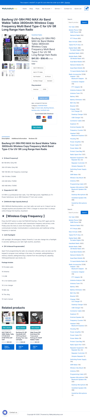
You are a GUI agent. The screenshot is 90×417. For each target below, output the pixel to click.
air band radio (39, 108)
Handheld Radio (37, 35)
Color (33, 64)
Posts (37, 8)
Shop (31, 8)
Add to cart (43, 98)
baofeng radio (36, 110)
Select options (7, 347)
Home (25, 8)
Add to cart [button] (21, 347)
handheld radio (45, 110)
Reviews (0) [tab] (33, 138)
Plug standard (36, 85)
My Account (46, 8)
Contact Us (68, 8)
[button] (51, 8)
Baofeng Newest (49, 108)
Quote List (78, 8)
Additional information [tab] (19, 138)
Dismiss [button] (67, 2)
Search (70, 19)
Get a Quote (37, 127)
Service (57, 8)
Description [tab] (6, 138)
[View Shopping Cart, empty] (86, 8)
